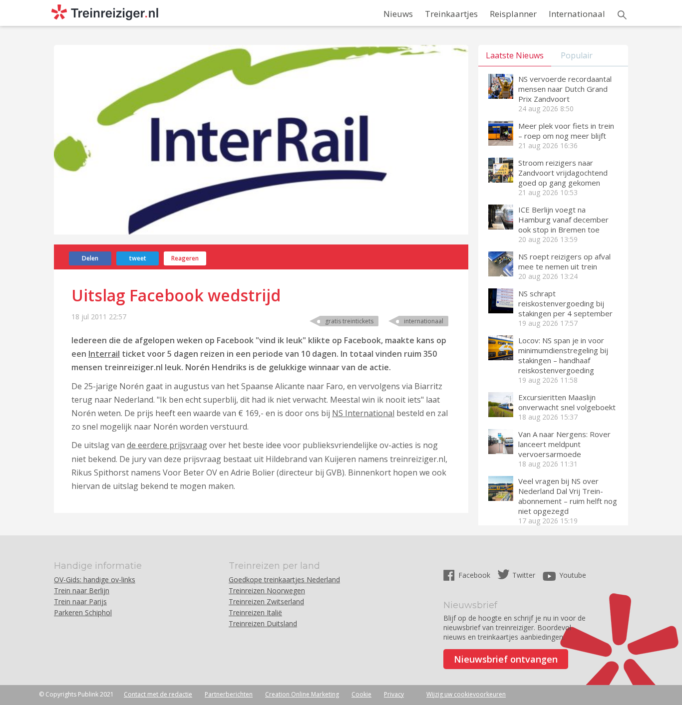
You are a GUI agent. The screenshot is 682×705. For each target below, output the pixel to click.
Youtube (572, 575)
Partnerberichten (229, 694)
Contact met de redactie (158, 694)
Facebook (475, 575)
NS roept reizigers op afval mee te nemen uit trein (564, 261)
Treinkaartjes (451, 13)
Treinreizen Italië (255, 612)
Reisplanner (513, 13)
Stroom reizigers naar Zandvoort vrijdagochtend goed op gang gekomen (563, 173)
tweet (137, 258)
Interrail (104, 353)
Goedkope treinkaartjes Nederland (284, 579)
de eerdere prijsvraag (167, 445)
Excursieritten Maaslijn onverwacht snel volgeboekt (567, 402)
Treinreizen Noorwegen (267, 590)
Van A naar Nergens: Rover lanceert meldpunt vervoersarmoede (564, 444)
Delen (90, 258)
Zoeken (622, 15)
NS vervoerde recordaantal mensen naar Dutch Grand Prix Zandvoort (565, 89)
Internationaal (577, 13)
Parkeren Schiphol (83, 612)
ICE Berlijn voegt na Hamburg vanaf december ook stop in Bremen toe (563, 220)
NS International (363, 413)
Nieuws (398, 13)
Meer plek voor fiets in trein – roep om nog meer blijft (566, 131)
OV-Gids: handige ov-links (94, 579)
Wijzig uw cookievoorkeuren (466, 694)
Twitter (523, 575)
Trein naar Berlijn (81, 590)
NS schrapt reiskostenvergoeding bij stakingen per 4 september (565, 303)
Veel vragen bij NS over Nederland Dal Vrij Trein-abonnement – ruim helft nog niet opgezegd (567, 496)
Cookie (361, 694)
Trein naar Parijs (80, 601)
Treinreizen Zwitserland (266, 601)
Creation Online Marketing (302, 694)
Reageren (185, 258)
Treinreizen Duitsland (263, 623)
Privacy (394, 694)
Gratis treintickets (349, 321)
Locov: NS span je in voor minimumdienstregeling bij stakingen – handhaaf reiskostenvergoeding (563, 355)
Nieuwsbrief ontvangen (506, 659)
